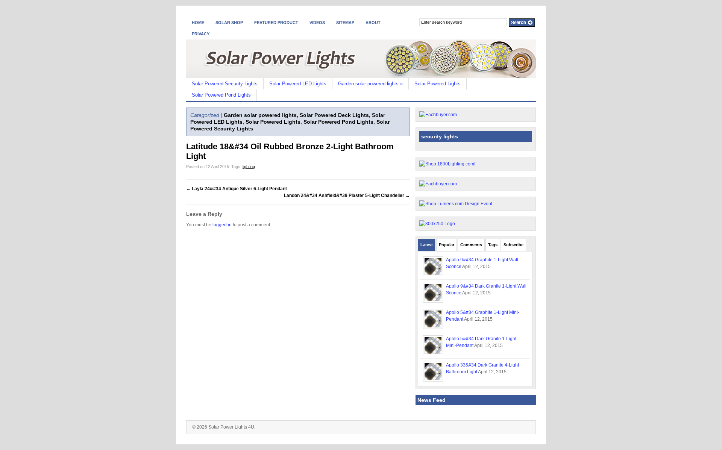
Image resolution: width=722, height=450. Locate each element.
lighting (249, 166)
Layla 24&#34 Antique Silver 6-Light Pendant (236, 188)
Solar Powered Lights (437, 83)
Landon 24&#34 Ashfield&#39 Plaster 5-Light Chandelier (347, 195)
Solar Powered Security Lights (225, 83)
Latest (426, 244)
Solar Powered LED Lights (297, 83)
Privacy (200, 34)
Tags (493, 244)
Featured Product (276, 22)
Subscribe (513, 244)
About (373, 22)
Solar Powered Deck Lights (334, 115)
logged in (222, 224)
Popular (446, 244)
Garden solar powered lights (370, 83)
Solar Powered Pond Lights (221, 95)
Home (198, 22)
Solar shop (229, 22)
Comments (471, 244)
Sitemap (345, 22)
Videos (317, 22)
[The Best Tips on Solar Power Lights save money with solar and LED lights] (361, 76)
